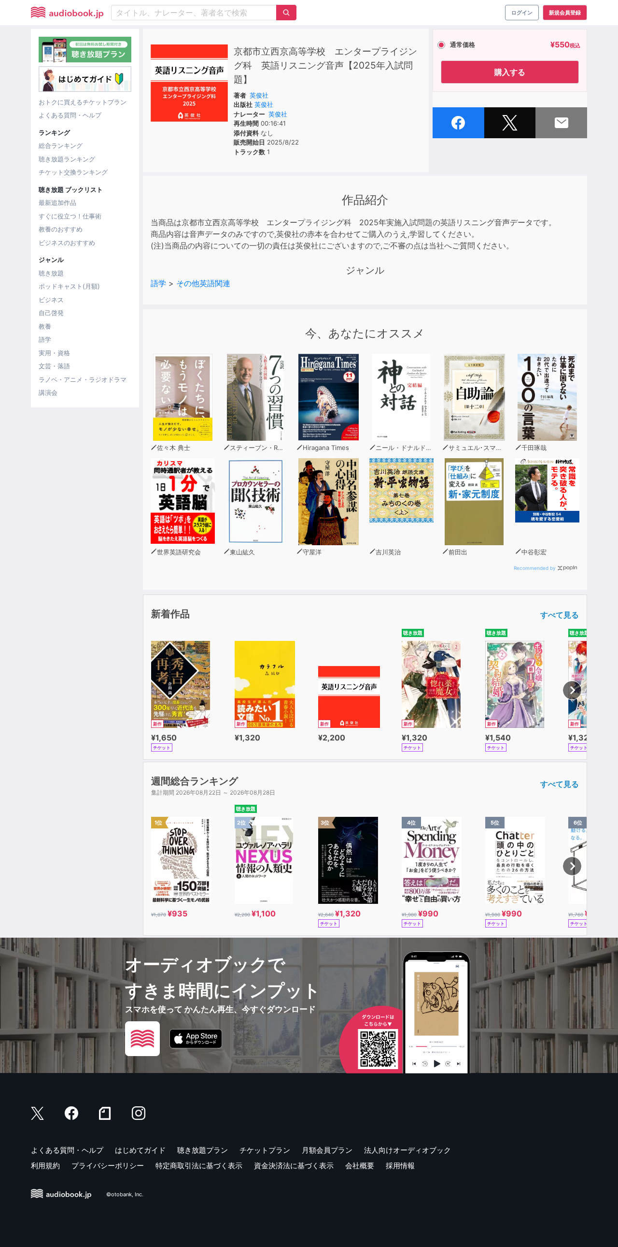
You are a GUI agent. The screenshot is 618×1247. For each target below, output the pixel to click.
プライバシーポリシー (107, 1165)
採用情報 (400, 1165)
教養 (45, 326)
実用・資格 (54, 353)
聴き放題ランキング (67, 159)
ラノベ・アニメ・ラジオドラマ (82, 379)
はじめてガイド (140, 1150)
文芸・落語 (54, 366)
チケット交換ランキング (73, 172)
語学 (45, 339)
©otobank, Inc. (124, 1194)
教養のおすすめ (61, 229)
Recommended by (535, 568)
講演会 (48, 392)
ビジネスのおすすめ (67, 242)
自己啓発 (51, 313)
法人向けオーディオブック (407, 1150)
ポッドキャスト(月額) (69, 286)
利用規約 (45, 1165)
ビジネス (51, 300)
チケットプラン (264, 1150)
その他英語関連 (203, 283)
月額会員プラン (327, 1150)
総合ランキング (61, 145)
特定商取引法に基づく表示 (198, 1165)
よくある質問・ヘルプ (70, 115)
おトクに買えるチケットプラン (82, 102)
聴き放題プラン (202, 1150)
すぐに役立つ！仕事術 (70, 216)
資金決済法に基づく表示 (294, 1165)
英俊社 (259, 95)
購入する (509, 72)
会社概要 (359, 1165)
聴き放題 (51, 273)
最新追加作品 (57, 202)
